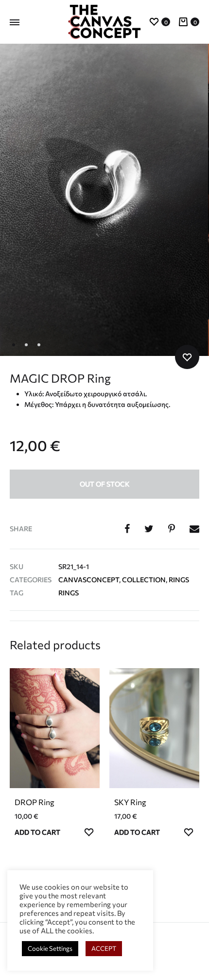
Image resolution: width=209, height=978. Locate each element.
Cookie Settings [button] (50, 948)
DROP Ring (34, 802)
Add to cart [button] (37, 832)
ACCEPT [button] (103, 948)
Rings (179, 579)
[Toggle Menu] (14, 22)
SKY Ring (130, 802)
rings (68, 593)
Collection (144, 579)
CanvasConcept (88, 579)
